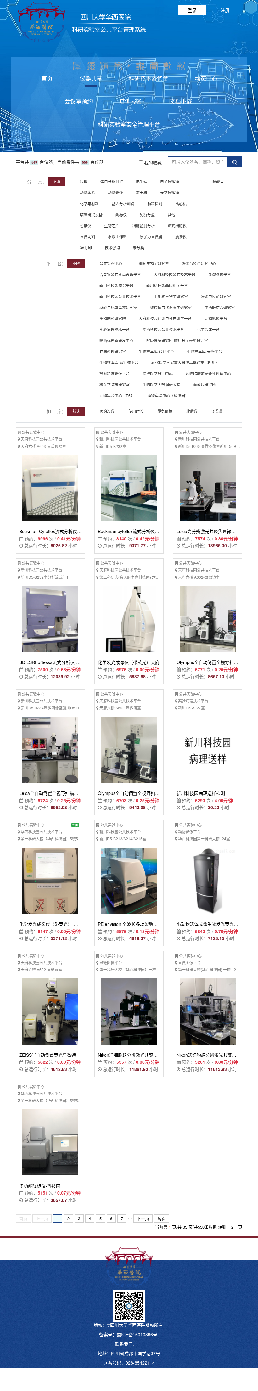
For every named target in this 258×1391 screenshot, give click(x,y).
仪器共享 (91, 78)
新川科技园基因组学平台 (167, 285)
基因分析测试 (123, 203)
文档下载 (181, 101)
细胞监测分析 (143, 225)
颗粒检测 (154, 203)
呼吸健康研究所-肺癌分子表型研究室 (177, 340)
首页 (47, 78)
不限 (56, 181)
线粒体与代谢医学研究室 (171, 307)
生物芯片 (111, 225)
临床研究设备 (91, 214)
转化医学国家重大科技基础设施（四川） (185, 362)
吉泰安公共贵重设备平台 (120, 274)
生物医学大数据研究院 (161, 384)
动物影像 (115, 192)
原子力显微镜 (151, 236)
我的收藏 (152, 162)
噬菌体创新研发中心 (116, 340)
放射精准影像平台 (114, 373)
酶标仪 (121, 214)
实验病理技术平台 (114, 329)
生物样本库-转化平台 (156, 351)
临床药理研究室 (112, 351)
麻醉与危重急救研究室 (118, 307)
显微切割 (87, 236)
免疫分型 (147, 214)
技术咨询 (112, 247)
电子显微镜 (169, 181)
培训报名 (130, 101)
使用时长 (136, 411)
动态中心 (206, 78)
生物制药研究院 (112, 318)
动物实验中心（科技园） (168, 395)
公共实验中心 (110, 263)
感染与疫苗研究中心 (199, 263)
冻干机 (141, 192)
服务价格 (165, 411)
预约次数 (107, 411)
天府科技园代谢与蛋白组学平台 (165, 318)
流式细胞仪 (177, 225)
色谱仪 (85, 225)
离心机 (181, 203)
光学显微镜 (169, 192)
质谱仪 (181, 236)
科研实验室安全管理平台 (129, 124)
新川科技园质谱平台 (116, 285)
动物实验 (87, 192)
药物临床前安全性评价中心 (208, 373)
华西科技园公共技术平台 (163, 329)
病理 (83, 181)
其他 (171, 214)
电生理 (141, 181)
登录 (192, 10)
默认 (76, 411)
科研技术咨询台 (148, 78)
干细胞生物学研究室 (152, 263)
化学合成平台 (208, 329)
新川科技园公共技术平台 (120, 296)
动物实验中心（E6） (116, 395)
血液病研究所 (204, 384)
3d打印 (86, 247)
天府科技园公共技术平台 (174, 274)
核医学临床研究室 (114, 384)
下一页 (143, 1218)
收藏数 (192, 411)
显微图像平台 (219, 274)
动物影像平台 (216, 318)
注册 (225, 10)
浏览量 (217, 411)
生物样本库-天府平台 (204, 351)
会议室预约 (78, 101)
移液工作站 (117, 236)
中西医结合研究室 (220, 307)
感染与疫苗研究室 (216, 296)
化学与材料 (89, 203)
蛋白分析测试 (111, 181)
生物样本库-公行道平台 (118, 362)
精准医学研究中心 (158, 373)
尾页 (162, 1218)
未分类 (138, 247)
